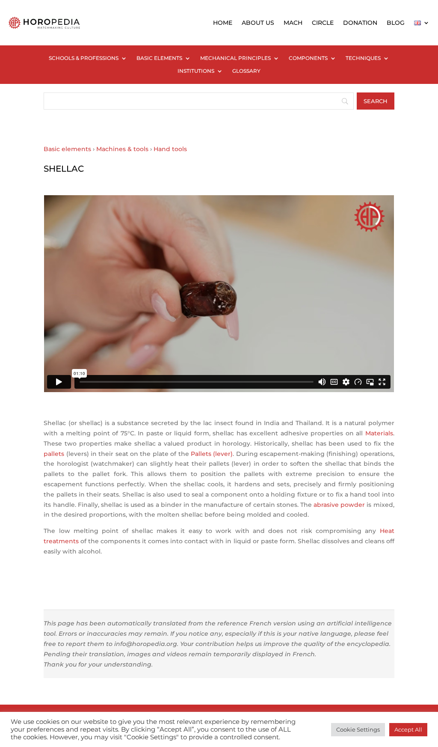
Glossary (246, 71)
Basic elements (67, 149)
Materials (379, 433)
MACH (293, 23)
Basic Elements (159, 58)
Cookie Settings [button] (358, 729)
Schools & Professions (83, 58)
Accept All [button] (408, 729)
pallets (54, 454)
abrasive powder (339, 505)
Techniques (363, 58)
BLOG (396, 23)
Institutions (196, 71)
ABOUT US (258, 23)
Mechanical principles (235, 58)
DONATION (360, 23)
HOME (222, 23)
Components (308, 58)
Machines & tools (122, 149)
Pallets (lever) (212, 454)
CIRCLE (323, 23)
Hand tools (170, 149)
